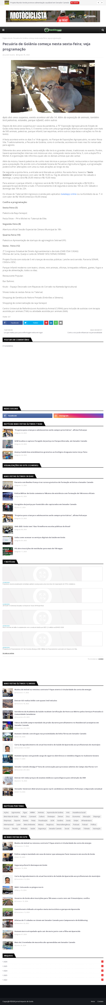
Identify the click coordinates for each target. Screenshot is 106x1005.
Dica (67, 816)
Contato (100, 1001)
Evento (25, 820)
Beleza (23, 816)
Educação (86, 816)
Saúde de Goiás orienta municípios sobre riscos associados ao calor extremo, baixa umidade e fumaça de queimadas (56, 3)
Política (93, 824)
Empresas (7, 820)
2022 (53, 980)
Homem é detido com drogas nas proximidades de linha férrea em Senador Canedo (50, 733)
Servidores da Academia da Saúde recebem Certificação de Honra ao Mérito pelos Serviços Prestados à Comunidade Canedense (58, 712)
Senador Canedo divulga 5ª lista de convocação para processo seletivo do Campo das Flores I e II (55, 767)
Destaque (51, 816)
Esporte (17, 820)
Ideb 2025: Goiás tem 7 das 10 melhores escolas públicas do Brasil (42, 526)
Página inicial (7, 38)
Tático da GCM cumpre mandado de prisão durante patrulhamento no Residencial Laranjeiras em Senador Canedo (56, 723)
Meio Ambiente (29, 824)
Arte (67, 812)
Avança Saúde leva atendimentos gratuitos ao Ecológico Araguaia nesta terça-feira (50, 452)
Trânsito (87, 828)
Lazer (19, 824)
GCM (52, 820)
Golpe (76, 820)
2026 (53, 961)
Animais (41, 812)
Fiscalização (43, 820)
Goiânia (60, 820)
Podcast (76, 824)
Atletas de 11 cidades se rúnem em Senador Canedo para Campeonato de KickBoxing (51, 920)
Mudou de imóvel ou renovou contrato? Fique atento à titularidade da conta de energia (52, 689)
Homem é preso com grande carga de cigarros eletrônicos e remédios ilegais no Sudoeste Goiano (56, 756)
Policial (85, 824)
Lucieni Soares (9, 55)
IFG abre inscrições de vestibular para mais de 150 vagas (38, 548)
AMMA (32, 812)
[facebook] (27, 415)
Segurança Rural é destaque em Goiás (30, 865)
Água (25, 812)
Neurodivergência (63, 824)
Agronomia (16, 812)
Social (67, 828)
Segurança (42, 828)
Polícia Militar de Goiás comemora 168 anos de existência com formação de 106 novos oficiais (54, 493)
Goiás (68, 820)
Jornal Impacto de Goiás (24, 1001)
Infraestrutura (86, 820)
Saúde (33, 828)
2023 (53, 975)
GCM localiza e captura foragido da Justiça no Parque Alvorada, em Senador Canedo (50, 441)
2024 (53, 971)
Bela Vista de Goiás (11, 816)
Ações (6, 812)
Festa (33, 820)
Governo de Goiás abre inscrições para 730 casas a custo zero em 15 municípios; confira (52, 898)
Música (40, 824)
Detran (60, 816)
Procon (6, 828)
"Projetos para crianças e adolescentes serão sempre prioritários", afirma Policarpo (50, 430)
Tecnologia (76, 828)
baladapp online (69, 194)
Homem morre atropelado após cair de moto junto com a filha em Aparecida (47, 931)
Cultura (41, 816)
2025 (53, 966)
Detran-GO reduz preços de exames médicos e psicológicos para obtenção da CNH (50, 778)
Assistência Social (79, 812)
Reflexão (24, 828)
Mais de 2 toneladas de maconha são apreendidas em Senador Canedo (44, 942)
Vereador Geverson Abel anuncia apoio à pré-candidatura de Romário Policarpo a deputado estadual (58, 789)
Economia (76, 816)
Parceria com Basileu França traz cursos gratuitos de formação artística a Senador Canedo (53, 482)
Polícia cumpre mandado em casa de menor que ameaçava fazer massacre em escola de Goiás (54, 854)
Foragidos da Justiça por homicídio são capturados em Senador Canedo (45, 504)
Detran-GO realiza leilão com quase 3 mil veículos (35, 700)
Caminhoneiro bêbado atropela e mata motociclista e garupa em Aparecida (47, 909)
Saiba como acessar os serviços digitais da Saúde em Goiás (39, 537)
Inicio (93, 1001)
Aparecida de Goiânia (55, 812)
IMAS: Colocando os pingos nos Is (28, 887)
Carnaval (32, 816)
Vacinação (96, 828)
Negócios (50, 824)
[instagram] (78, 415)
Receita (15, 828)
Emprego (96, 816)
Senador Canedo (55, 828)
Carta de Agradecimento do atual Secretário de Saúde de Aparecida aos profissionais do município (57, 744)
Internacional (8, 824)
